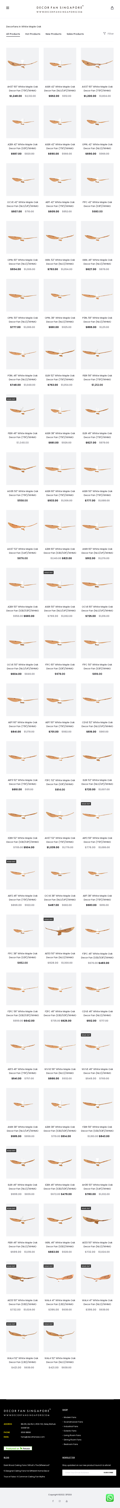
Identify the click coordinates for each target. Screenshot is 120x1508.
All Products (13, 34)
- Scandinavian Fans (72, 1422)
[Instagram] (60, 1501)
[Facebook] (53, 1501)
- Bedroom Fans (70, 1444)
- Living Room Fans (71, 1435)
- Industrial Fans (70, 1426)
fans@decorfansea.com (33, 1437)
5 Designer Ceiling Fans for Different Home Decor (26, 1471)
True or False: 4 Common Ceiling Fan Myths (24, 1476)
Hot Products (32, 34)
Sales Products (75, 34)
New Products (53, 34)
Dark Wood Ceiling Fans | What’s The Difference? (27, 1465)
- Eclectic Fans (69, 1430)
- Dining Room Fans (71, 1439)
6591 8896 (26, 1432)
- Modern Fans (69, 1417)
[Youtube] (67, 1501)
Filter (110, 34)
